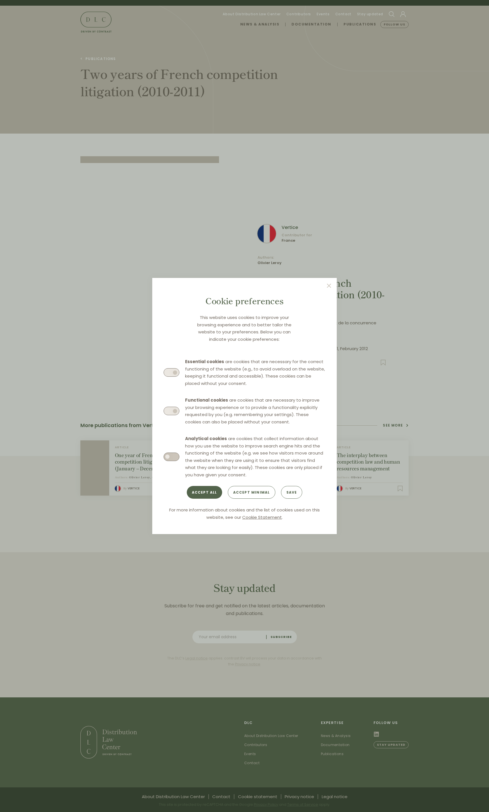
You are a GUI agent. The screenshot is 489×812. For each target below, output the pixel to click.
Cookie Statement (262, 517)
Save (291, 492)
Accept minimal (251, 492)
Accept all (204, 492)
